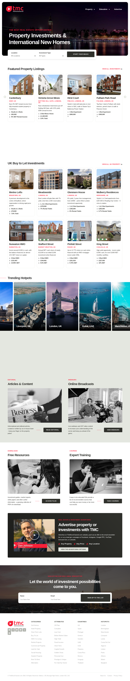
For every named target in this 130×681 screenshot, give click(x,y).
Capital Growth (59, 649)
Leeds (103, 639)
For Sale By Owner (60, 663)
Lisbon (103, 649)
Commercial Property (38, 646)
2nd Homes (35, 625)
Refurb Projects (36, 642)
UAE (79, 642)
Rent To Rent (35, 659)
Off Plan (57, 625)
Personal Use (58, 656)
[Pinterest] (9, 633)
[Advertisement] (65, 141)
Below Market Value (61, 635)
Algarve (103, 646)
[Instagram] (13, 630)
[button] (5, 97)
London (103, 625)
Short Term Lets (36, 632)
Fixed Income (58, 642)
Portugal (80, 632)
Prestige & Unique (60, 659)
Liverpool (104, 635)
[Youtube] (16, 630)
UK (79, 625)
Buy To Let (34, 635)
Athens (103, 656)
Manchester (105, 632)
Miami (103, 659)
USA (79, 646)
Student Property (36, 656)
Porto (103, 652)
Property (88, 9)
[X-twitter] (24, 630)
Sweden (80, 639)
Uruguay (80, 659)
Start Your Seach (80, 54)
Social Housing (36, 652)
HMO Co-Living (36, 639)
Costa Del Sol (105, 642)
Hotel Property (36, 628)
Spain (79, 628)
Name (22, 596)
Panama (80, 649)
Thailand (80, 663)
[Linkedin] (20, 630)
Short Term (58, 646)
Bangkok (104, 663)
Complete (57, 628)
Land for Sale (35, 649)
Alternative (34, 663)
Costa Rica (81, 652)
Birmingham (105, 628)
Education (103, 9)
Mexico (80, 656)
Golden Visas (58, 652)
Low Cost (57, 632)
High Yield (57, 639)
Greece (80, 635)
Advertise (118, 9)
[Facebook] (9, 630)
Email (53, 596)
